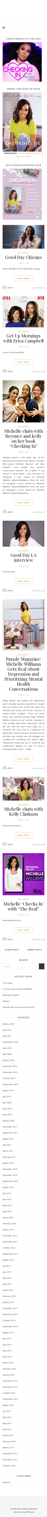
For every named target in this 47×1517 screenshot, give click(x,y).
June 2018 (7, 1102)
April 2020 (7, 1054)
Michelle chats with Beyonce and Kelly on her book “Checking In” (23, 438)
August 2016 (8, 1187)
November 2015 (10, 1241)
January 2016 (8, 1229)
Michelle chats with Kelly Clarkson (23, 811)
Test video (7, 983)
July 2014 (7, 1338)
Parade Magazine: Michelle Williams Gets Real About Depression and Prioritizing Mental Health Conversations (23, 674)
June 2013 (7, 1417)
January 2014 (8, 1374)
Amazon (37, 153)
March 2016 (8, 1217)
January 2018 (8, 1120)
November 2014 (10, 1314)
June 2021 (7, 1030)
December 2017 (10, 1126)
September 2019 (10, 1084)
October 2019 (9, 1078)
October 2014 (9, 1320)
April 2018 (7, 1114)
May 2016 (7, 1205)
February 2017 (9, 1157)
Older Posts (11, 950)
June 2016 (7, 1199)
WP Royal (29, 1512)
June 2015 (7, 1272)
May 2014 (7, 1350)
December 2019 (10, 1066)
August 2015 (8, 1259)
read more (23, 278)
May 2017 (7, 1145)
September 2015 (10, 1253)
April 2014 (7, 1356)
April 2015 (7, 1284)
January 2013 (8, 1447)
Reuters (6, 1001)
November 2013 (10, 1387)
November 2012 (10, 1459)
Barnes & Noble (23, 156)
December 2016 (10, 1169)
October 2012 (9, 1465)
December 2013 (10, 1381)
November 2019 (10, 1072)
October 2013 (9, 1393)
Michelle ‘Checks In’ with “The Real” (23, 906)
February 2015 (9, 1296)
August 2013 (8, 1405)
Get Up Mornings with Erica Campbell (23, 338)
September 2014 (10, 1326)
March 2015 (8, 1290)
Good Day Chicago (23, 257)
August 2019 (8, 1090)
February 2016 (9, 1223)
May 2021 (7, 1036)
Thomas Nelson (25, 153)
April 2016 (7, 1211)
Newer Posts (35, 950)
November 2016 (10, 1175)
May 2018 (7, 1108)
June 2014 (7, 1344)
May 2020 (7, 1048)
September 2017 (10, 1132)
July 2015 (7, 1266)
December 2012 (10, 1453)
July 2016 (7, 1193)
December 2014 (10, 1308)
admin (10, 287)
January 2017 (8, 1163)
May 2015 (7, 1278)
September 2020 (10, 1042)
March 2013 (8, 1435)
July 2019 (7, 1096)
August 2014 (8, 1332)
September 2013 (10, 1399)
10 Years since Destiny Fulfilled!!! (17, 989)
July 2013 (7, 1411)
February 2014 (9, 1368)
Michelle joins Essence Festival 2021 (19, 1007)
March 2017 (8, 1151)
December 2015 (10, 1235)
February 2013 (9, 1441)
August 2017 (8, 1138)
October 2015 (9, 1247)
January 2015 (8, 1302)
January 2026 (8, 1023)
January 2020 (8, 1060)
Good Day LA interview (24, 557)
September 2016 (10, 1181)
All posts (23, 253)
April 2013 (7, 1429)
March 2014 (8, 1362)
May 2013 (7, 1423)
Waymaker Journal (11, 995)
